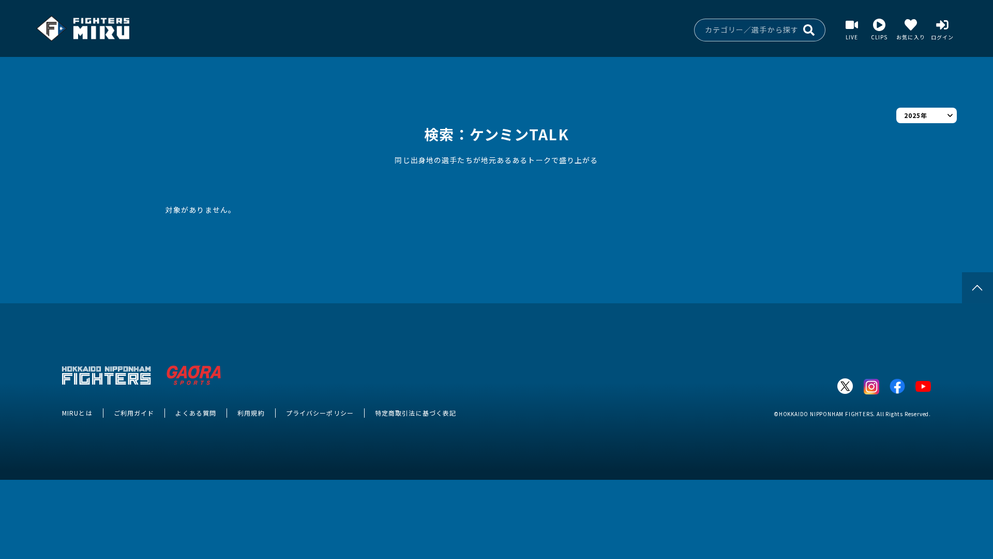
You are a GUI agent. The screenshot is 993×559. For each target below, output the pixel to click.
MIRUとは (77, 412)
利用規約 (250, 412)
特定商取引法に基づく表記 (415, 412)
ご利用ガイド (134, 412)
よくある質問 (195, 412)
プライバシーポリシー (320, 412)
